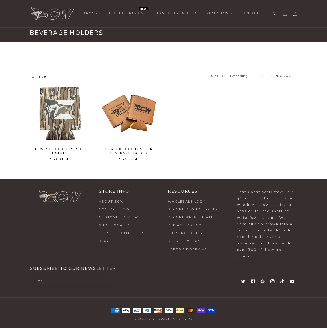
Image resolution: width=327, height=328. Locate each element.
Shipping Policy (185, 233)
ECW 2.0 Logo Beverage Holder (60, 151)
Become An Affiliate (191, 217)
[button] (275, 14)
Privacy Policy (185, 225)
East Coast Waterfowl (170, 318)
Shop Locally (114, 225)
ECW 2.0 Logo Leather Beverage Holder (129, 151)
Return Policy (184, 241)
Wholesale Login (187, 202)
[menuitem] (90, 13)
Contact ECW (114, 209)
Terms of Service (187, 249)
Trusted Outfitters (122, 233)
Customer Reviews (120, 217)
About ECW (111, 202)
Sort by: (218, 76)
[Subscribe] (105, 281)
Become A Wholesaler (193, 209)
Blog (104, 241)
